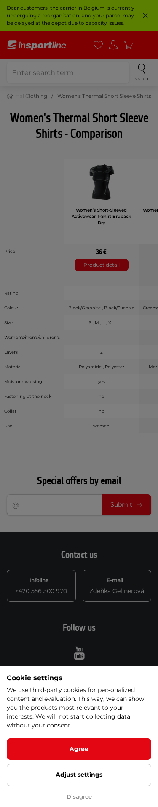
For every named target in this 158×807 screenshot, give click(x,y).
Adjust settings (79, 774)
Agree (79, 749)
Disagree (79, 796)
